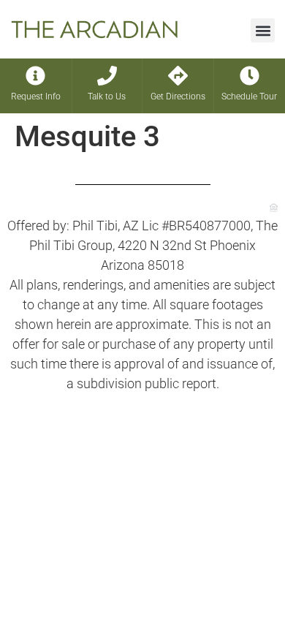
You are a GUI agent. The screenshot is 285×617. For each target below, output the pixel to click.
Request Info (36, 96)
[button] (263, 30)
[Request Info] (35, 76)
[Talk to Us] (107, 76)
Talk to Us (107, 96)
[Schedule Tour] (249, 76)
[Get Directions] (178, 76)
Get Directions (178, 96)
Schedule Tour (249, 96)
